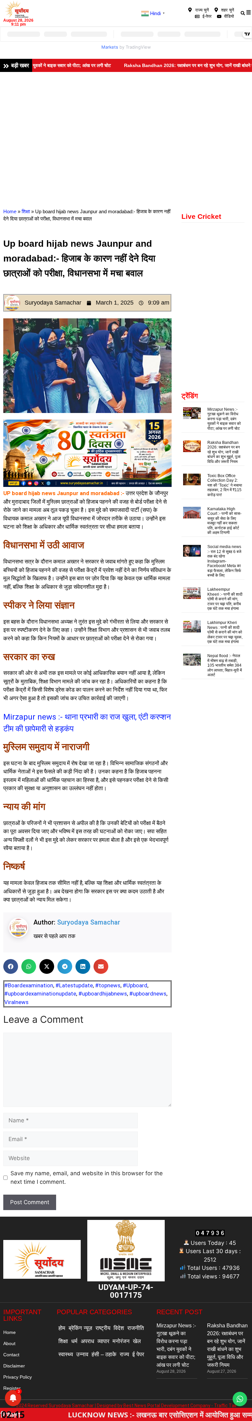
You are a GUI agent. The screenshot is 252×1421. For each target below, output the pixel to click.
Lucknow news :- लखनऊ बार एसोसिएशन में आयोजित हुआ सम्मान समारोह (124, 1414)
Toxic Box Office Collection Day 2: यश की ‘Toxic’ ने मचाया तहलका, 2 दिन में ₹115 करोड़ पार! (224, 485)
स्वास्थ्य (65, 1354)
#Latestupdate (74, 985)
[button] (10, 966)
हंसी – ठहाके (104, 1354)
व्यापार (103, 1341)
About (9, 1343)
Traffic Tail (225, 1405)
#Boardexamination (28, 985)
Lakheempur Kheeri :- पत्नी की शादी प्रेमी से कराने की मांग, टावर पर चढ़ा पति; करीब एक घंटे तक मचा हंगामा (224, 599)
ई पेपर (138, 1354)
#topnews (107, 985)
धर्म (74, 1341)
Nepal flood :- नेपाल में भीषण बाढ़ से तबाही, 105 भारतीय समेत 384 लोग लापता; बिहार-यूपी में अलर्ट (224, 665)
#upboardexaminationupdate (40, 993)
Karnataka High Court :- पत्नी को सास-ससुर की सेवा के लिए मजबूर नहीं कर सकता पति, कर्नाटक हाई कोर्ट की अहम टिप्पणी (224, 521)
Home (9, 211)
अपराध (87, 1341)
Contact (11, 1354)
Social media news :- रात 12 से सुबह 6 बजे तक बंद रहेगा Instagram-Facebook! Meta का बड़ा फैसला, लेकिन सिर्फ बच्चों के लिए (224, 560)
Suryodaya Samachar (88, 922)
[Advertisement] (126, 121)
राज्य (124, 1354)
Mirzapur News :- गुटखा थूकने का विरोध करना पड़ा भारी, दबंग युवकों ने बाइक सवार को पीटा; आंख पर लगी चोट (224, 419)
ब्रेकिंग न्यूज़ (80, 1328)
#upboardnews (147, 993)
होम (61, 1328)
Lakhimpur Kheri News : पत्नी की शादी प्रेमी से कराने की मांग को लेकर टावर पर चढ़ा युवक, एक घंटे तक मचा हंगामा (224, 632)
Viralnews (16, 1002)
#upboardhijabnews (102, 993)
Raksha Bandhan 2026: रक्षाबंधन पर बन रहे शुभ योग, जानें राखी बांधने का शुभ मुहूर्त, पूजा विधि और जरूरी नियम (224, 452)
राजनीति (135, 1328)
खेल (137, 1341)
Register (12, 1388)
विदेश (119, 1328)
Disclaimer (14, 1365)
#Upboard (135, 985)
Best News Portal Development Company (166, 1405)
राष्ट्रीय (102, 1328)
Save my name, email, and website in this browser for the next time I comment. (86, 1177)
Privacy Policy (17, 1377)
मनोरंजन (121, 1341)
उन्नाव (82, 1354)
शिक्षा (26, 211)
